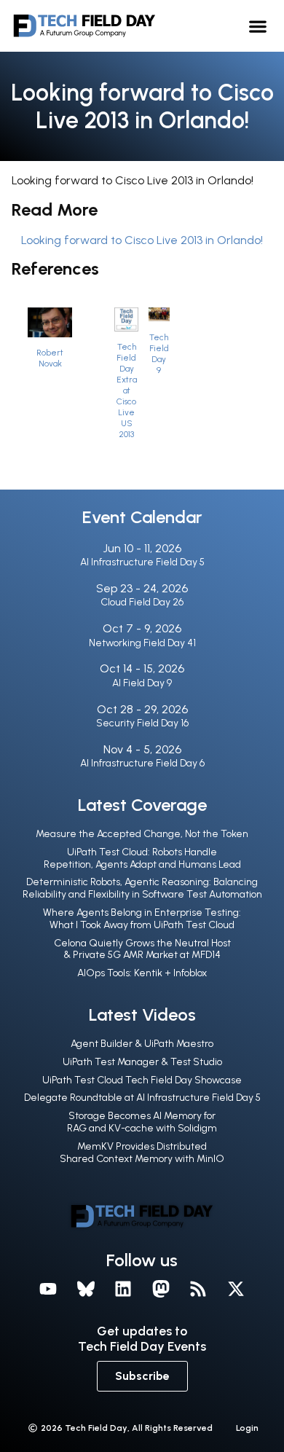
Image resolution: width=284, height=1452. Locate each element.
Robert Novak (49, 358)
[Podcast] (198, 1288)
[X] (236, 1288)
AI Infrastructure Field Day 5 (142, 562)
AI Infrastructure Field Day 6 (142, 763)
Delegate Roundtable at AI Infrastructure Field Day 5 (142, 1097)
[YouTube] (48, 1288)
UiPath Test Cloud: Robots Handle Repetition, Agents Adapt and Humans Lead (142, 858)
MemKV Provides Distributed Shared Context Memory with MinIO (142, 1152)
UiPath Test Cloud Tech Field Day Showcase (142, 1080)
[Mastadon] (161, 1288)
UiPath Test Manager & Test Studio (142, 1062)
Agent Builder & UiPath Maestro (142, 1043)
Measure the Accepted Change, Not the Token (142, 834)
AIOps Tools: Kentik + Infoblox (142, 973)
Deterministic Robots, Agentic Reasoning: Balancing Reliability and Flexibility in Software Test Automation (142, 888)
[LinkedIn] (123, 1288)
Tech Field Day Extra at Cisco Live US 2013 (127, 390)
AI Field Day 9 (142, 683)
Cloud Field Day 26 (142, 602)
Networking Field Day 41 (142, 643)
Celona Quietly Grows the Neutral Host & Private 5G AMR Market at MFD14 (142, 949)
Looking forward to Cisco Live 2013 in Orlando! (142, 240)
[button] (258, 26)
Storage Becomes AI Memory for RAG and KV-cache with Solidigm (142, 1122)
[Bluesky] (86, 1288)
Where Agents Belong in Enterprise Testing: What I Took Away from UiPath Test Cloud (142, 918)
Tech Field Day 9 (159, 353)
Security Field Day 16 (142, 723)
